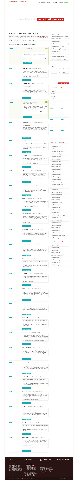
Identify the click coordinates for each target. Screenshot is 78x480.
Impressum (67, 478)
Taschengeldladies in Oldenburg (56, 217)
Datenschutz (63, 478)
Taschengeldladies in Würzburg (56, 238)
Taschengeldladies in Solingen (56, 225)
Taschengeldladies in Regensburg (56, 228)
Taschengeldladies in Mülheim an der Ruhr (58, 215)
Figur (51, 74)
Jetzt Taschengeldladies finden (63, 83)
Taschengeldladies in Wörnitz (60, 51)
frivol (51, 99)
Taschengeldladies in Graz (55, 245)
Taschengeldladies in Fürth (55, 237)
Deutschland (17, 462)
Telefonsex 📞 (54, 2)
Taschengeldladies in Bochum (56, 167)
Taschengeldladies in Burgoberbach (60, 53)
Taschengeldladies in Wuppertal (56, 169)
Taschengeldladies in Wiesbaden (56, 181)
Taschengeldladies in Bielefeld (56, 171)
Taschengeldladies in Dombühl (60, 39)
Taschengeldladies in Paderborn (56, 232)
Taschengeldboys (53, 104)
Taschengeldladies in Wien (55, 252)
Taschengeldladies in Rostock (56, 204)
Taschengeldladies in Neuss (55, 230)
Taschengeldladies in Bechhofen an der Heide (60, 60)
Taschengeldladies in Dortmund (56, 156)
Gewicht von (53, 70)
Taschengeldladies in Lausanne (56, 262)
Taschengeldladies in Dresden (56, 161)
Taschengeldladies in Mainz (55, 197)
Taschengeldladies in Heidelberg (56, 223)
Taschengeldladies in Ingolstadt (56, 233)
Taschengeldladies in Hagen (55, 207)
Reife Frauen (53, 93)
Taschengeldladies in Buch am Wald (60, 43)
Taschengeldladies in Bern (55, 259)
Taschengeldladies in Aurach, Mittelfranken (32, 455)
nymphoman (53, 103)
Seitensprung (53, 96)
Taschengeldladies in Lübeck (55, 199)
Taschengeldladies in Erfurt (55, 200)
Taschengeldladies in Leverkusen (56, 220)
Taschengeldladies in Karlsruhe (56, 176)
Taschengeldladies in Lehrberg (58, 49)
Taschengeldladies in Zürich (55, 265)
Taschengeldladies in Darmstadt (56, 222)
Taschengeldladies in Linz (55, 247)
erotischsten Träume (43, 469)
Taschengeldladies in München (56, 148)
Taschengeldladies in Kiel (55, 189)
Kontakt (55, 478)
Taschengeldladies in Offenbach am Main (58, 235)
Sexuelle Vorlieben (29, 464)
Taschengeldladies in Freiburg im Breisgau (58, 195)
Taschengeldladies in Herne (55, 227)
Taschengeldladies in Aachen (55, 187)
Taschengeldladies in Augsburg (56, 179)
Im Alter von (53, 66)
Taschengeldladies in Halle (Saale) (56, 192)
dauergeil (52, 98)
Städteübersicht (28, 462)
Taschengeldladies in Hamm (55, 212)
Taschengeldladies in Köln (55, 149)
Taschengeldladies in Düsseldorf (56, 154)
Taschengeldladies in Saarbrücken (56, 210)
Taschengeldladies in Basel (55, 257)
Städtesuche (48, 2)
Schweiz (12, 463)
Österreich (20, 462)
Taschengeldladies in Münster (56, 174)
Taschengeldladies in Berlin (55, 144)
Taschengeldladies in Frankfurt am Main (57, 151)
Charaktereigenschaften (29, 463)
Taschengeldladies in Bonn (55, 172)
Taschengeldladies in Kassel (55, 205)
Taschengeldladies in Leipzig (55, 159)
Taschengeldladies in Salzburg (56, 248)
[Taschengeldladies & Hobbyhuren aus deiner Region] (18, 2)
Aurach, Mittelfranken (28, 50)
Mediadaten (59, 478)
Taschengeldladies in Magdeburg (56, 194)
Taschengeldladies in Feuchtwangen (60, 44)
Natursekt (52, 94)
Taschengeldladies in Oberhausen (56, 202)
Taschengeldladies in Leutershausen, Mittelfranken (60, 36)
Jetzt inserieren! (30, 465)
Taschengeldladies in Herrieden (58, 38)
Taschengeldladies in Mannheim (56, 177)
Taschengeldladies (41, 2)
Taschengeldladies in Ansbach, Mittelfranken (60, 56)
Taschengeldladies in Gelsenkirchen (57, 182)
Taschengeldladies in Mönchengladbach (57, 184)
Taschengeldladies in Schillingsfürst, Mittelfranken (60, 48)
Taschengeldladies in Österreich (31, 468)
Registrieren (63, 2)
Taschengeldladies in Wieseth (60, 41)
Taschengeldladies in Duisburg (56, 166)
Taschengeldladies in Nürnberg (56, 164)
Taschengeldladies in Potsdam (56, 209)
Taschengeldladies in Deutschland (31, 467)
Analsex (52, 101)
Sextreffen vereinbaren (27, 62)
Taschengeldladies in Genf (55, 260)
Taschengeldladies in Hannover (56, 162)
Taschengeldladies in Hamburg (56, 146)
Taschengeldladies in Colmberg (60, 54)
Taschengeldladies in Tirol (55, 250)
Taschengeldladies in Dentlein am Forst (60, 46)
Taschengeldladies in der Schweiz (31, 469)
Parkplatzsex (53, 91)
